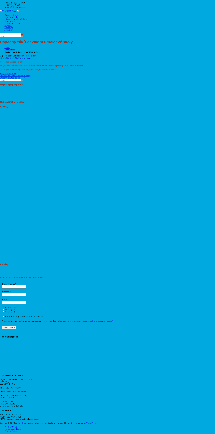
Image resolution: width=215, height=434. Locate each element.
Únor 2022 (9, 222)
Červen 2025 (10, 139)
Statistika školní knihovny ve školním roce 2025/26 (27, 91)
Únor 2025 (9, 147)
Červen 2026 (10, 115)
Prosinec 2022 (10, 202)
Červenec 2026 (11, 113)
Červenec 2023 (11, 188)
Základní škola (11, 15)
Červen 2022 (10, 213)
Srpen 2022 (9, 211)
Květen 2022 (10, 215)
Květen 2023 (10, 192)
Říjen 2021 (9, 230)
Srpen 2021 (9, 234)
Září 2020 (8, 258)
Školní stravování (12, 23)
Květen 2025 (10, 141)
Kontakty (8, 28)
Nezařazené (9, 50)
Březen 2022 (10, 219)
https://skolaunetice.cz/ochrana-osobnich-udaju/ (91, 321)
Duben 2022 (10, 217)
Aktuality (8, 30)
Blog (2, 74)
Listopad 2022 (10, 205)
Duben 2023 (10, 194)
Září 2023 (8, 183)
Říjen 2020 (9, 256)
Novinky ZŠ (9, 310)
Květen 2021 (9, 241)
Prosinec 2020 (10, 251)
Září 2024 (8, 158)
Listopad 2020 (10, 253)
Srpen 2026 (9, 111)
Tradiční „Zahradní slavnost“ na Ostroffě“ (22, 98)
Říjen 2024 (9, 156)
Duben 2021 (9, 243)
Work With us (10, 427)
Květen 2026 (10, 117)
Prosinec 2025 (10, 128)
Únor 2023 (9, 198)
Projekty (8, 26)
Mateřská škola (11, 17)
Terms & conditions (12, 429)
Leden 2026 (9, 126)
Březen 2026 (10, 122)
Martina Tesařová (25, 58)
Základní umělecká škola (15, 19)
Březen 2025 (10, 145)
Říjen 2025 (9, 132)
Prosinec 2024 (10, 151)
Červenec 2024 (11, 162)
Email (5, 299)
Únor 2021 (9, 247)
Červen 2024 (10, 164)
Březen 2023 (10, 196)
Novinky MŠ (9, 312)
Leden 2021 (9, 249)
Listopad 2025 (10, 130)
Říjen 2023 (9, 181)
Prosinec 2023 (10, 177)
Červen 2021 (10, 239)
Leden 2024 (9, 175)
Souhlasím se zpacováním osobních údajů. (23, 316)
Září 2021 (8, 232)
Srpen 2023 (9, 185)
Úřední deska (10, 21)
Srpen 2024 (9, 160)
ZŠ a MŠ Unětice (23, 423)
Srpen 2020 (9, 260)
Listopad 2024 (10, 154)
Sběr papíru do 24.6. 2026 (15, 95)
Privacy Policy (10, 431)
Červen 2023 (10, 190)
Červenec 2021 (11, 236)
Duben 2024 (10, 168)
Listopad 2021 (10, 228)
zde (57, 70)
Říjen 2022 (9, 207)
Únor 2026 (9, 124)
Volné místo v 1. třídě (13, 89)
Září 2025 (8, 134)
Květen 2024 (10, 166)
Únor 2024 (9, 173)
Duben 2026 (10, 120)
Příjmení (6, 292)
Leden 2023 (9, 200)
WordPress (91, 423)
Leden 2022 (9, 224)
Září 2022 (8, 209)
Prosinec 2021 (10, 226)
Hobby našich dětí (12, 93)
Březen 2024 (10, 171)
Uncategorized (11, 273)
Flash (58, 423)
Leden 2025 (9, 149)
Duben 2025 (10, 143)
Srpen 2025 (9, 137)
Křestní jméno (9, 284)
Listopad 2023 (10, 179)
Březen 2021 (10, 245)
